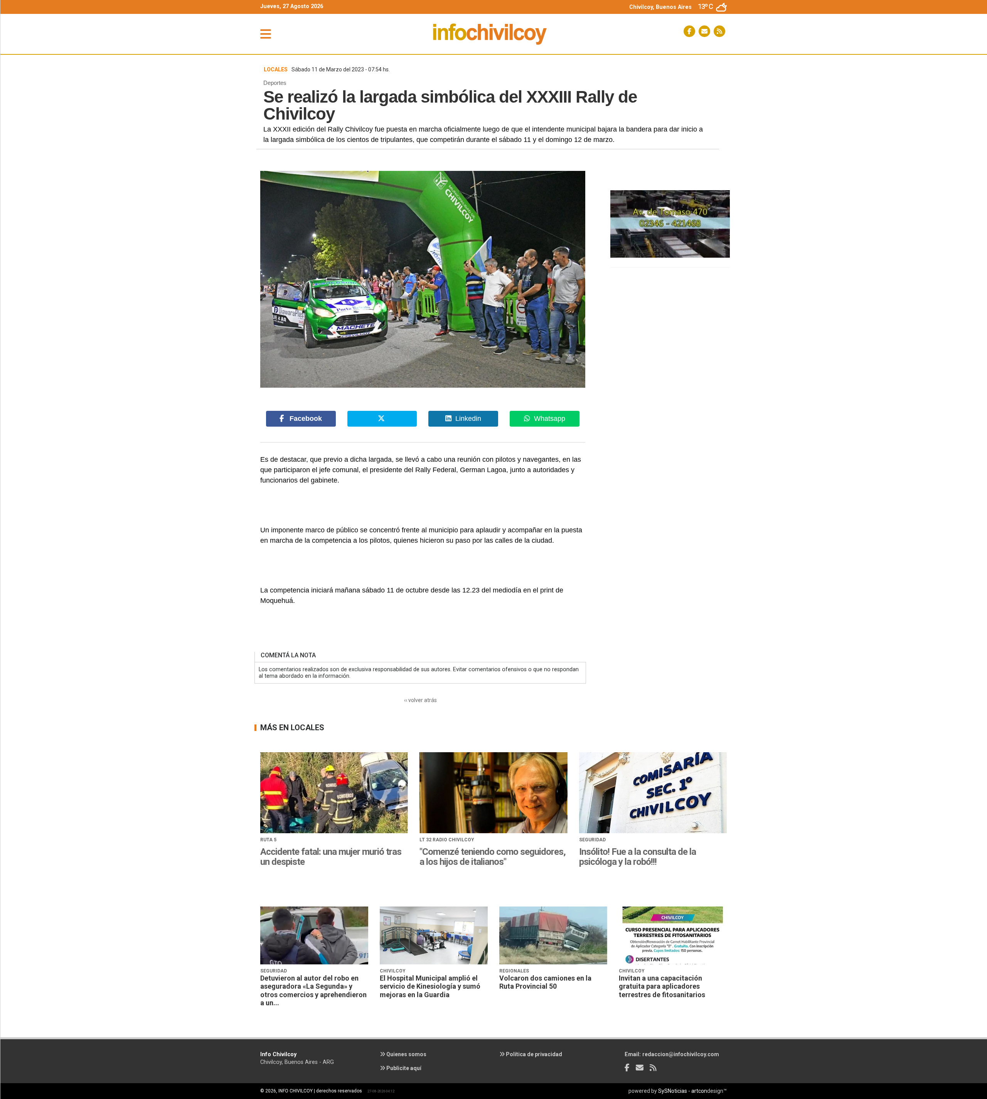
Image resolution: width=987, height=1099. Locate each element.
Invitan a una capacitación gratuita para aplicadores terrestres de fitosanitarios (663, 986)
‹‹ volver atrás (420, 700)
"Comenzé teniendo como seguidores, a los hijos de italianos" (492, 857)
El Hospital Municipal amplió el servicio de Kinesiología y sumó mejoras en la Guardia (430, 986)
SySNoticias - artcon (682, 1091)
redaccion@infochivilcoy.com (680, 1054)
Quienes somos (405, 1054)
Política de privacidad (533, 1054)
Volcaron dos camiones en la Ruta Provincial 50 (545, 982)
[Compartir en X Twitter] (382, 419)
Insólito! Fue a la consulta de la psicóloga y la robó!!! (637, 857)
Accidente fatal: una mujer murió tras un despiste (330, 857)
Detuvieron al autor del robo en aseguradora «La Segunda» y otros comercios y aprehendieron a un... (313, 990)
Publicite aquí (403, 1068)
